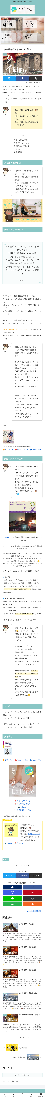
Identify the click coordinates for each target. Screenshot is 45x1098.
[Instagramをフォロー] (12, 892)
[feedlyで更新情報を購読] (12, 904)
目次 (19, 135)
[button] (40, 537)
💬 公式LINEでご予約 (22, 810)
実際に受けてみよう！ (23, 146)
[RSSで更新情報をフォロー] (32, 904)
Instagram (10, 843)
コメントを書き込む (22, 1075)
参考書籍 (19, 152)
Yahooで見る (37, 449)
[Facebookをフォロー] (32, 887)
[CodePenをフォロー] (32, 898)
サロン (6, 859)
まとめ (18, 149)
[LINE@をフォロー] (12, 898)
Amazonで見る (22, 449)
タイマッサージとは (22, 143)
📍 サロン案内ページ (22, 801)
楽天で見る (9, 449)
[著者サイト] (12, 887)
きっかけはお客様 (22, 140)
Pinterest (20, 843)
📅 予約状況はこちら (22, 804)
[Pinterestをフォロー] (32, 892)
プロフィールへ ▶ (34, 834)
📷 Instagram (22, 807)
